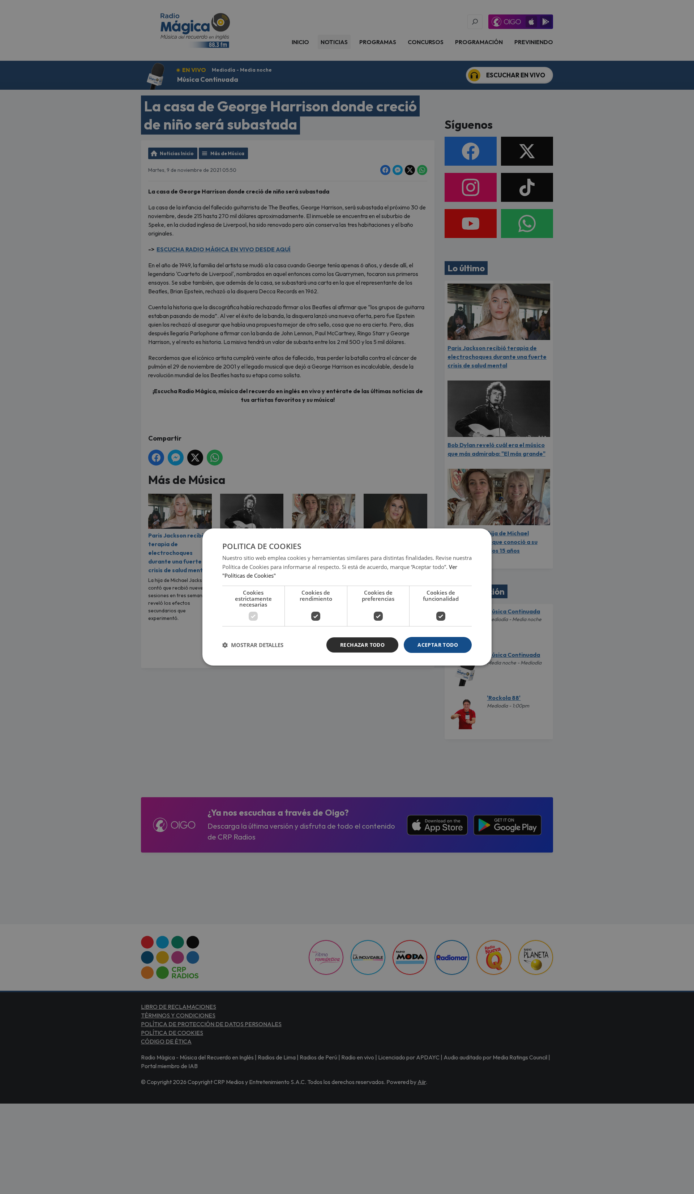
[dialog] (347, 597)
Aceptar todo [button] (437, 644)
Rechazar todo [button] (362, 644)
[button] (252, 645)
